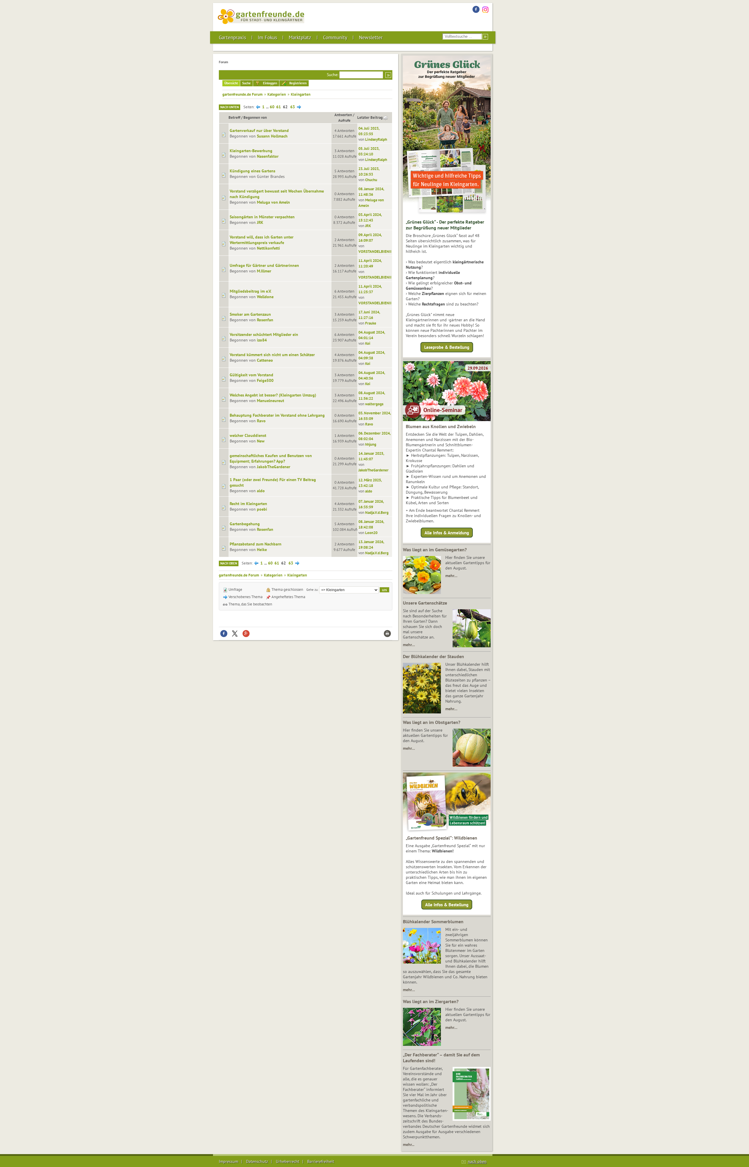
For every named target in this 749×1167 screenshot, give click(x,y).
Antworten (343, 114)
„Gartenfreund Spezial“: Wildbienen (441, 838)
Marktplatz (300, 37)
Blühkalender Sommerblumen (433, 921)
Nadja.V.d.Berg (377, 512)
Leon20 (371, 532)
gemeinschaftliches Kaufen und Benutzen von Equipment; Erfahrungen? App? (271, 458)
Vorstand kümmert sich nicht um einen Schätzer (272, 354)
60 (272, 106)
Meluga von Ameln (273, 202)
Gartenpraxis (232, 37)
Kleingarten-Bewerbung (251, 150)
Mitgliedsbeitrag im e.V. (250, 291)
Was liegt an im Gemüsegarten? (435, 549)
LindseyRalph (376, 139)
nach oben (477, 1161)
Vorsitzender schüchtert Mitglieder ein (264, 334)
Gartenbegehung (245, 523)
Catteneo (265, 360)
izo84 (262, 340)
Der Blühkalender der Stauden (433, 656)
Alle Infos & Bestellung (446, 904)
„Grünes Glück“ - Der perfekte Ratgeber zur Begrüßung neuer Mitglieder (445, 225)
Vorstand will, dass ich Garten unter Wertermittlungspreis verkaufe (261, 239)
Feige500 (265, 380)
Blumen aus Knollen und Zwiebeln (441, 426)
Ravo (261, 420)
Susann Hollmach (272, 136)
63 (292, 106)
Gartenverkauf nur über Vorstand (259, 130)
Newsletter (371, 37)
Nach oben (228, 563)
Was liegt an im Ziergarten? (430, 1001)
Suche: (332, 74)
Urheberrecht (287, 1161)
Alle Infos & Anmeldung (447, 532)
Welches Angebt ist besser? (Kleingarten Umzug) (273, 395)
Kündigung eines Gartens (252, 171)
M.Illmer (264, 271)
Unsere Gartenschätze (425, 603)
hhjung (370, 444)
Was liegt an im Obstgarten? (431, 722)
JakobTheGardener (273, 466)
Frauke (370, 323)
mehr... (408, 1144)
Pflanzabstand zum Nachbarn (255, 544)
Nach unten (229, 107)
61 (278, 106)
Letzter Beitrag (370, 117)
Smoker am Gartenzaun (250, 314)
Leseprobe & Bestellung (446, 347)
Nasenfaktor (268, 156)
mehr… (451, 575)
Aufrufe (344, 120)
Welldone (265, 296)
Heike (262, 549)
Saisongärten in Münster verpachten (262, 216)
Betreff (234, 117)
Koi (367, 343)
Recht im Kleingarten (248, 503)
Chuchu (371, 179)
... (267, 106)
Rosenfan (265, 319)
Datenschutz (257, 1161)
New (260, 441)
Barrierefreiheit (320, 1161)
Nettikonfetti (268, 248)
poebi (262, 509)
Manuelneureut (270, 400)
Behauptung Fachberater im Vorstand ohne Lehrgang (277, 415)
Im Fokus (267, 37)
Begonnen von (255, 117)
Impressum (228, 1161)
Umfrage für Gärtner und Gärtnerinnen (264, 265)
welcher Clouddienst (248, 435)
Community (335, 37)
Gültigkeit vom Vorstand (251, 374)
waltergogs (374, 403)
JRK (260, 222)
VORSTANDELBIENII (374, 251)
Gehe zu (312, 589)
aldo (261, 490)
